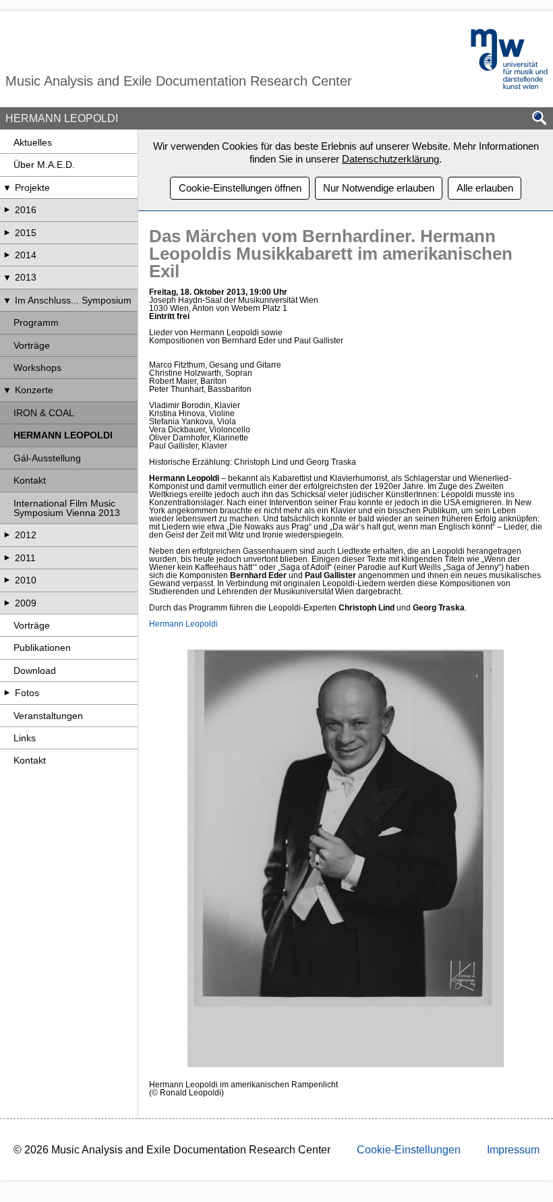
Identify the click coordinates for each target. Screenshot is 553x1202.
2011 (25, 557)
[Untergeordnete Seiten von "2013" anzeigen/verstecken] (6, 277)
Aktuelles (32, 142)
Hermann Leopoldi (183, 624)
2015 (25, 232)
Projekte (32, 187)
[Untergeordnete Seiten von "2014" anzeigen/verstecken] (6, 255)
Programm (36, 322)
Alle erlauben (485, 188)
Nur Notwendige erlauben (378, 188)
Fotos (27, 692)
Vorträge (31, 345)
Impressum (513, 1149)
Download (34, 670)
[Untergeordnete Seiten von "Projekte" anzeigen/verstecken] (6, 187)
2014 (25, 255)
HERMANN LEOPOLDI (63, 435)
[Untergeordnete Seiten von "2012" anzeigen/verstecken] (6, 535)
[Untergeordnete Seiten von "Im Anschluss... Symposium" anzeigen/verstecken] (6, 300)
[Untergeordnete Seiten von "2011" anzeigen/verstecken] (6, 558)
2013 (25, 277)
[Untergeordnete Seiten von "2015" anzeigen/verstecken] (6, 233)
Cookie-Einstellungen (409, 1149)
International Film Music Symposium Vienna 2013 (66, 508)
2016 (25, 209)
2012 (25, 535)
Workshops (37, 367)
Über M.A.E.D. (44, 164)
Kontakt (29, 480)
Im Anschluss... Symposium (73, 300)
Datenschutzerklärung (390, 159)
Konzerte (34, 389)
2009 (25, 603)
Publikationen (42, 647)
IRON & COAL (43, 412)
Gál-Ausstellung (47, 458)
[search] (539, 119)
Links (24, 738)
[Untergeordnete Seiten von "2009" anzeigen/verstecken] (6, 603)
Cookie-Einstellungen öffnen (240, 188)
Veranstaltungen (48, 715)
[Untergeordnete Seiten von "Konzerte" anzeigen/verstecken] (6, 390)
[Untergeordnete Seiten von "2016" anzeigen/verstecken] (6, 210)
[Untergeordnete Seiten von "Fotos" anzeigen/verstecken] (6, 693)
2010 (25, 580)
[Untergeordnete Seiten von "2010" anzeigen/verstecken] (6, 580)
